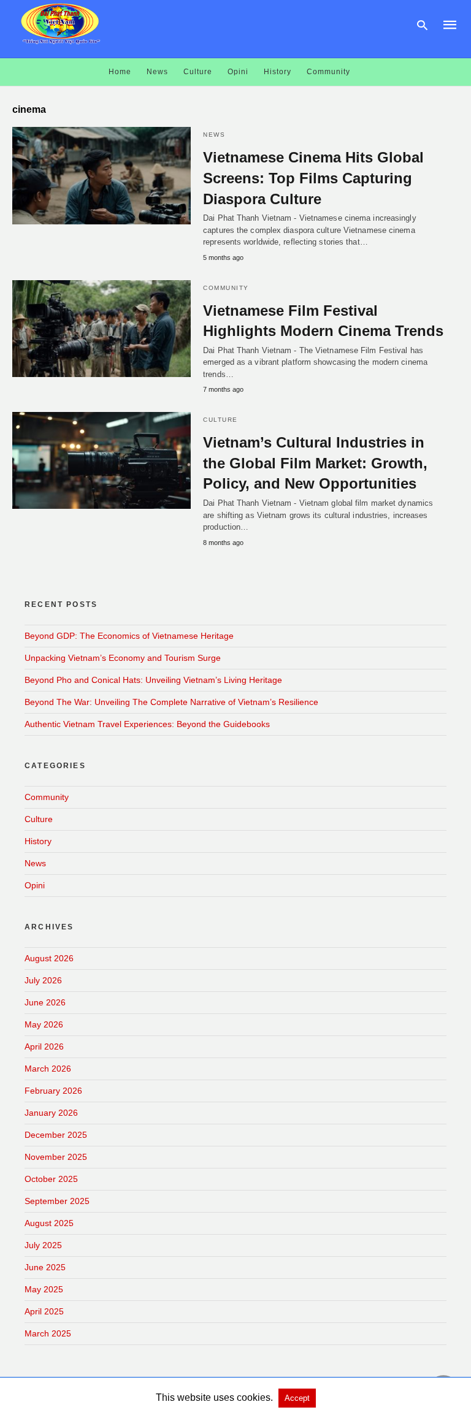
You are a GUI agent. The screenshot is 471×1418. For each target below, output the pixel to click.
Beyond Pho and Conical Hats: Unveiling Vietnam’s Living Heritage (153, 680)
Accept (297, 1398)
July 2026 (43, 980)
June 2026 (45, 1002)
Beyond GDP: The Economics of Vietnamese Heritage (129, 636)
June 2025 (45, 1267)
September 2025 (57, 1201)
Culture (197, 71)
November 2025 (56, 1157)
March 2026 (48, 1068)
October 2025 (51, 1179)
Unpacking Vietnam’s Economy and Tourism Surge (123, 658)
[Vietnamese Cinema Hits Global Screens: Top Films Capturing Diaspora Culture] (101, 175)
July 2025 (43, 1245)
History (277, 71)
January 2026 (51, 1113)
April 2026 (44, 1046)
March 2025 (48, 1333)
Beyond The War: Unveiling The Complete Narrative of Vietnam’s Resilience (171, 702)
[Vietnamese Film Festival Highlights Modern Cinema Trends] (101, 328)
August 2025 (49, 1223)
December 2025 (56, 1135)
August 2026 (49, 958)
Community (328, 71)
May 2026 (44, 1024)
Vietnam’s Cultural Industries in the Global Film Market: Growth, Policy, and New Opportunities (315, 463)
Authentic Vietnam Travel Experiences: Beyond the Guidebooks (147, 724)
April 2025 (44, 1311)
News (157, 71)
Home (120, 71)
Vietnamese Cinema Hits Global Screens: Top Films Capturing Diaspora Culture (313, 178)
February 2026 (53, 1091)
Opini (238, 71)
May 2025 (44, 1289)
